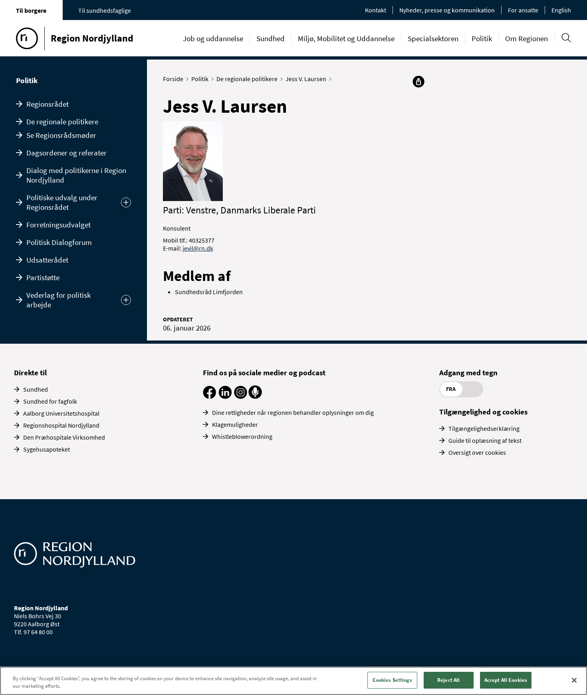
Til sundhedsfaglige (104, 10)
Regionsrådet (47, 104)
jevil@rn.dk (197, 248)
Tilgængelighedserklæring (484, 428)
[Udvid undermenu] (126, 202)
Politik (482, 38)
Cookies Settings (392, 680)
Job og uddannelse (213, 38)
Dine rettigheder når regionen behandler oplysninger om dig (293, 412)
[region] (293, 681)
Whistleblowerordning (242, 436)
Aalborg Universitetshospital (61, 413)
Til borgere (31, 10)
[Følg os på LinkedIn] (225, 396)
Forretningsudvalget (58, 224)
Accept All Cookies (505, 680)
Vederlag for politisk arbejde (58, 299)
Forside (173, 79)
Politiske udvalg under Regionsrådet (61, 202)
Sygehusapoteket (46, 449)
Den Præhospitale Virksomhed (64, 437)
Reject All (448, 680)
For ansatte (523, 10)
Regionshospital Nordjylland (61, 425)
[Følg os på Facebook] (209, 396)
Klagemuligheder (235, 424)
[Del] (418, 82)
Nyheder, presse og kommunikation (447, 10)
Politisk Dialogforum (59, 242)
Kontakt (375, 10)
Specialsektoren (433, 38)
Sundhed (270, 38)
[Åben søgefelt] (566, 38)
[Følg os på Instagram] (240, 396)
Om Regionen (526, 38)
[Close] (574, 680)
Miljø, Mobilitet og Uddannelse (346, 38)
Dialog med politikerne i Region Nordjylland (76, 175)
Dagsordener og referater (66, 152)
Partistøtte (42, 277)
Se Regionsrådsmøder (61, 135)
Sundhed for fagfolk (50, 401)
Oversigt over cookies (477, 452)
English (561, 10)
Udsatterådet (47, 260)
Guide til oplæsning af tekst (485, 440)
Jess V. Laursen (306, 79)
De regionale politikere (62, 121)
